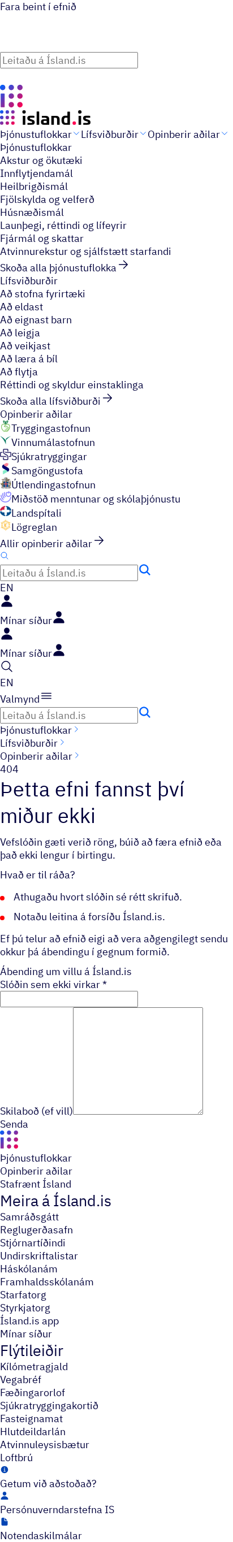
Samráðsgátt (29, 1216)
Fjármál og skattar (42, 238)
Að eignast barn (36, 319)
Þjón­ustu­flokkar (36, 1157)
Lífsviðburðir (110, 134)
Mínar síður (26, 1333)
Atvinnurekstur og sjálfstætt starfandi (85, 251)
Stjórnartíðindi (33, 1242)
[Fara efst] (7, 76)
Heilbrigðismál (34, 186)
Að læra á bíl (29, 358)
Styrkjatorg (25, 1307)
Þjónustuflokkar (36, 134)
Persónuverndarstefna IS (57, 1509)
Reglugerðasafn (36, 1229)
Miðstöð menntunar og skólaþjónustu (95, 498)
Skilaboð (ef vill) (36, 1110)
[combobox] (116, 59)
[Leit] (4, 556)
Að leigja (20, 332)
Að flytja (19, 371)
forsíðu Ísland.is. (126, 916)
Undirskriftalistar (39, 1255)
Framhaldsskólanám (47, 1281)
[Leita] (145, 58)
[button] (7, 588)
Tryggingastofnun (50, 428)
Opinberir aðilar (184, 134)
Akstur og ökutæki (41, 160)
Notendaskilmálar (41, 1535)
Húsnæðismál (32, 212)
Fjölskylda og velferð (47, 199)
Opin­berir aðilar (36, 1170)
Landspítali (36, 512)
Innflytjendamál (36, 173)
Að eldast (21, 306)
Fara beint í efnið (38, 6)
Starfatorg (23, 1294)
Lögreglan (34, 527)
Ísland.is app (29, 1320)
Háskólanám (29, 1268)
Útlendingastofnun (53, 484)
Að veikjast (25, 345)
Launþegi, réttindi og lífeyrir (63, 225)
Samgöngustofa (47, 470)
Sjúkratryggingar (49, 456)
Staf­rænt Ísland (35, 1183)
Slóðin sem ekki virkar (53, 984)
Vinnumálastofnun (53, 442)
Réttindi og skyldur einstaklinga (72, 384)
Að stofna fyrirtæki (42, 293)
